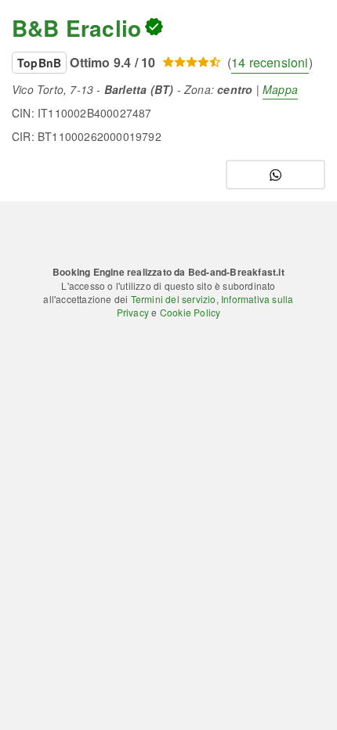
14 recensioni (270, 62)
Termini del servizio (173, 298)
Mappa (280, 89)
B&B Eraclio (76, 28)
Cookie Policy (190, 312)
